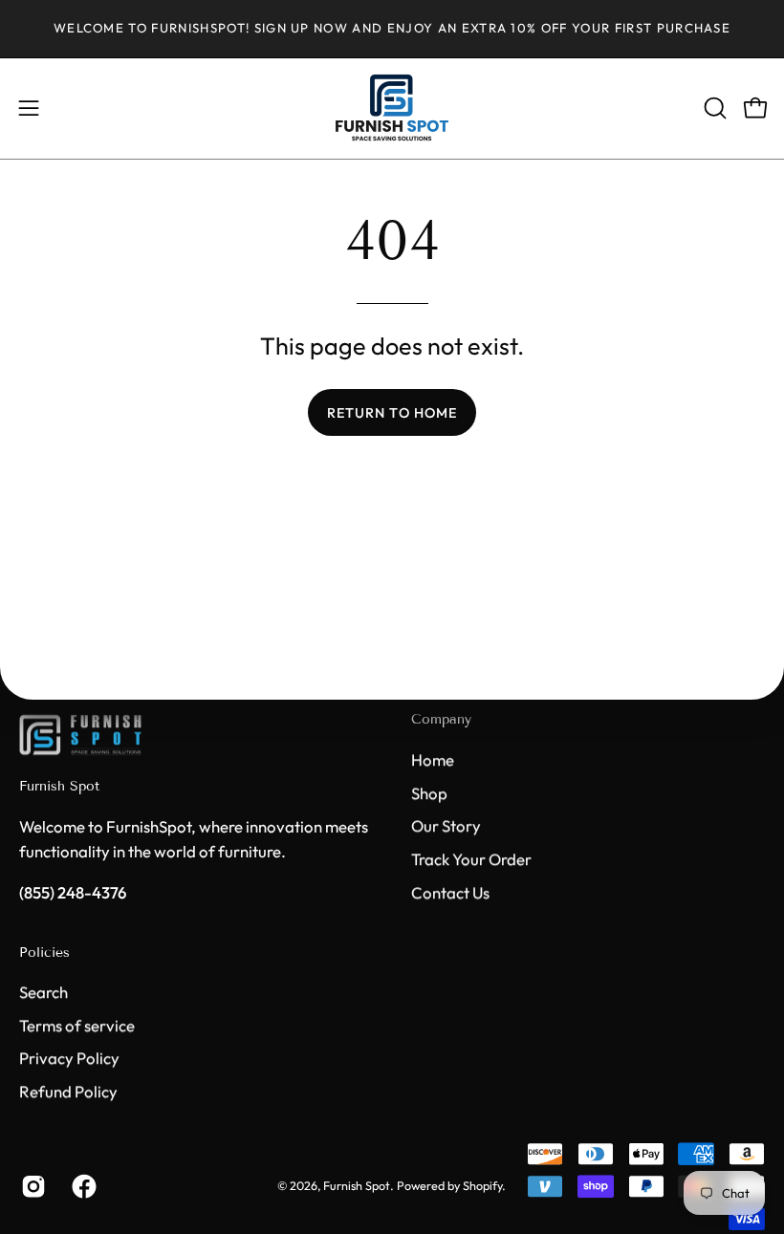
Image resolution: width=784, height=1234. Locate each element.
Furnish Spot (59, 786)
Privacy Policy (69, 1059)
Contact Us (450, 891)
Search (43, 992)
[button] (713, 108)
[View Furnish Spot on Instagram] (32, 1186)
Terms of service (77, 1025)
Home (432, 759)
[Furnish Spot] (392, 108)
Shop (429, 792)
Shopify (482, 1186)
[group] (392, 28)
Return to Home (392, 413)
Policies (44, 952)
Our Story (446, 825)
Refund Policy (68, 1091)
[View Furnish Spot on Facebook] (83, 1186)
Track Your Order (471, 859)
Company (441, 719)
